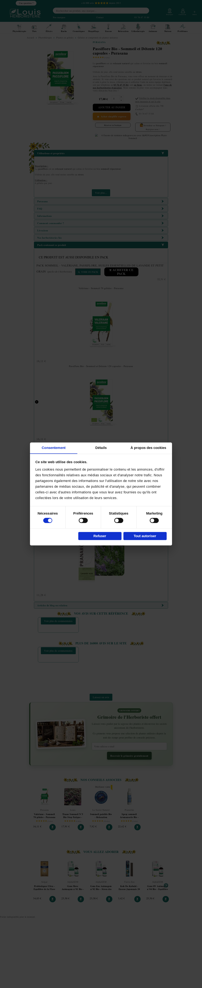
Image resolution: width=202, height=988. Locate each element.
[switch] (83, 520)
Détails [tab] (101, 448)
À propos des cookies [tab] (148, 448)
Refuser (99, 536)
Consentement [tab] (53, 448)
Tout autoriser (145, 536)
